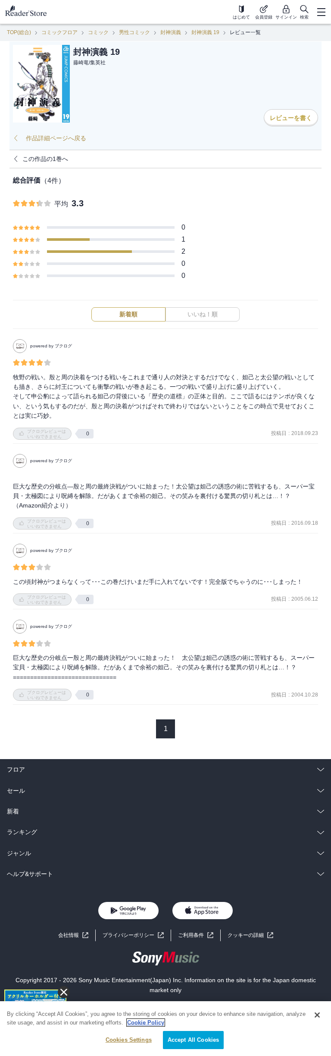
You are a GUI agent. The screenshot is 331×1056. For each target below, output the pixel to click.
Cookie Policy (145, 1022)
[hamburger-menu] (321, 12)
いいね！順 (202, 314)
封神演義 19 (205, 32)
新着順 (128, 314)
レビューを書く (291, 117)
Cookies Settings (129, 1040)
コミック (98, 32)
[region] (165, 1028)
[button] (250, 935)
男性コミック (134, 32)
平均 (61, 204)
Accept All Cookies (193, 1040)
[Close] (317, 1015)
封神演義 (170, 32)
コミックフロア (59, 32)
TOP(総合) (19, 32)
